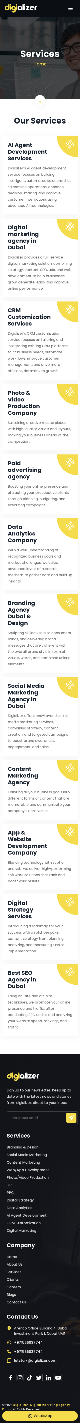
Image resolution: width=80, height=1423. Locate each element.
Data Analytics (19, 1207)
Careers (14, 1287)
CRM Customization (24, 1223)
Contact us (16, 1302)
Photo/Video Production (28, 1177)
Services (14, 1271)
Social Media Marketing (27, 1154)
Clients (13, 1279)
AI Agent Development (27, 1215)
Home (40, 64)
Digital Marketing (21, 1230)
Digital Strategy (20, 1200)
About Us (14, 1264)
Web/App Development (28, 1170)
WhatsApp (42, 1415)
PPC (10, 1192)
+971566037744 (28, 1342)
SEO (10, 1185)
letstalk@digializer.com (35, 1360)
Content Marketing (23, 1162)
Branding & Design (22, 1147)
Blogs (11, 1294)
